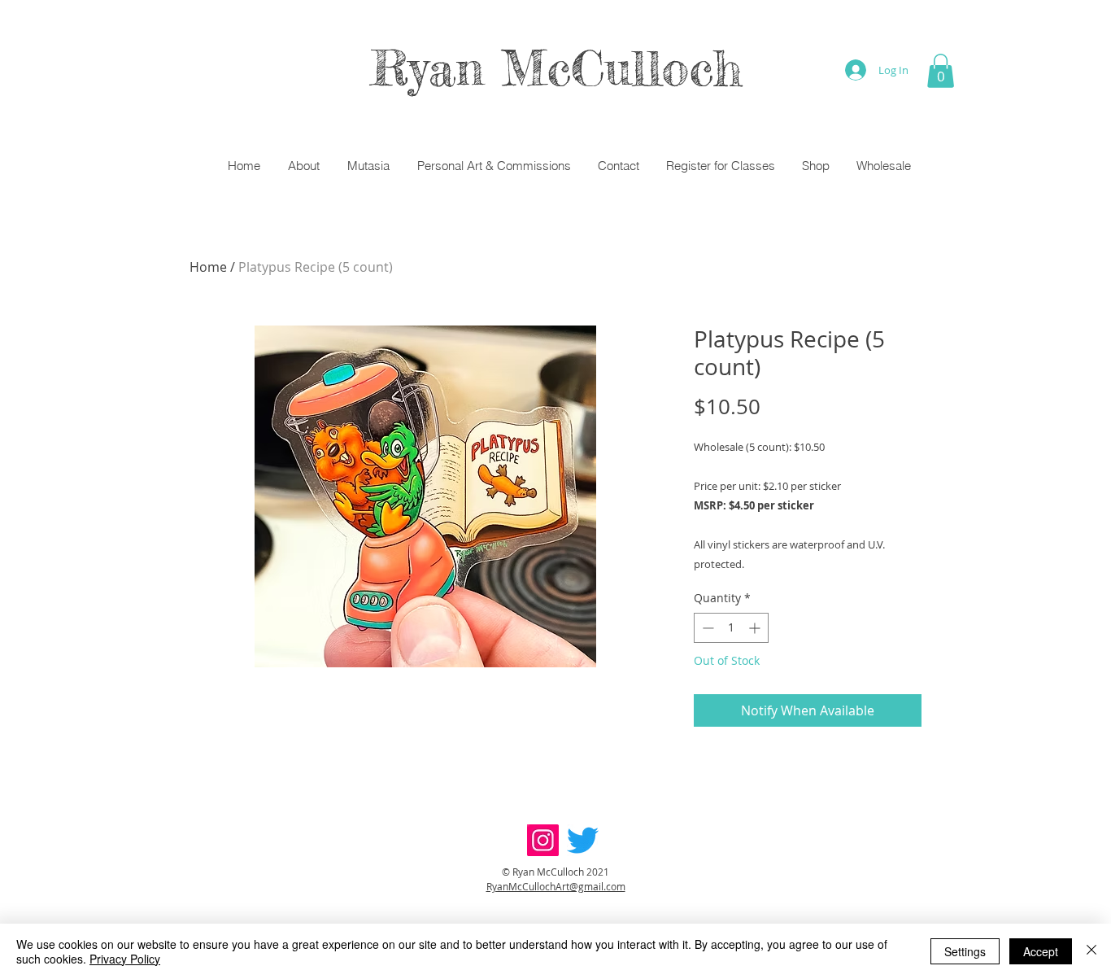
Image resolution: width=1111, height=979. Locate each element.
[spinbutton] (731, 628)
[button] (940, 71)
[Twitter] (583, 840)
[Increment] (756, 628)
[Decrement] (706, 628)
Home (208, 267)
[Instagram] (543, 840)
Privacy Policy (124, 959)
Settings (965, 951)
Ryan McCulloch (556, 67)
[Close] (1091, 951)
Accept (1040, 951)
